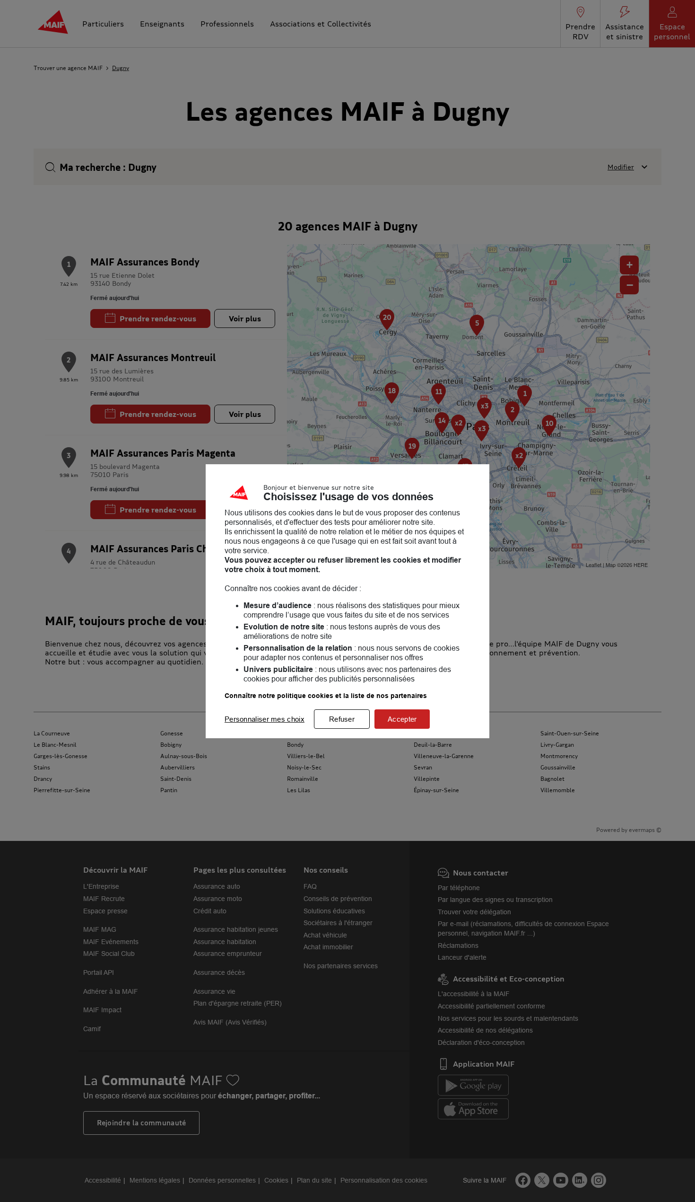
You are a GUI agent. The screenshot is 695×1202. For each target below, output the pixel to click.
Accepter (402, 719)
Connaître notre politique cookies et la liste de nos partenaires (326, 695)
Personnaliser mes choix (264, 719)
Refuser (342, 719)
